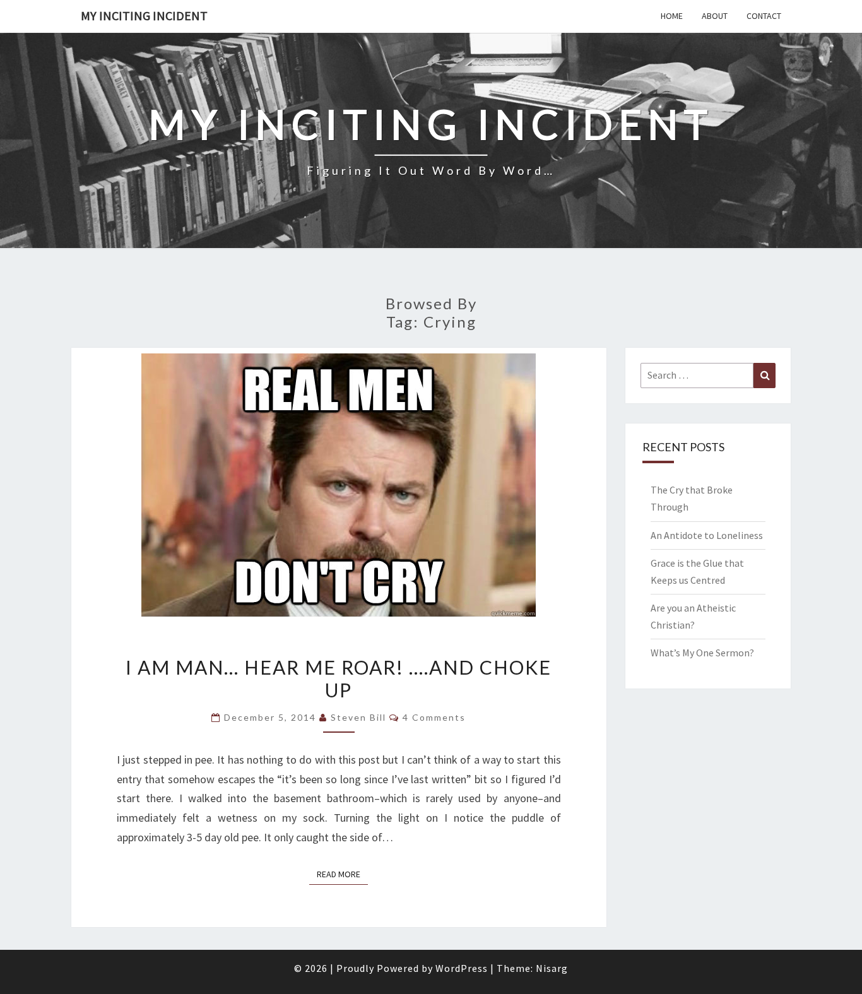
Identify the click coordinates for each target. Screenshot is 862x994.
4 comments (434, 717)
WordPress (461, 968)
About (715, 15)
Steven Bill (358, 717)
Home (672, 15)
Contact (764, 15)
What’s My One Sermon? (702, 652)
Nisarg (552, 968)
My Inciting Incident (144, 15)
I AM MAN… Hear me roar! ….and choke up (339, 678)
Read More (342, 874)
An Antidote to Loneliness (707, 535)
